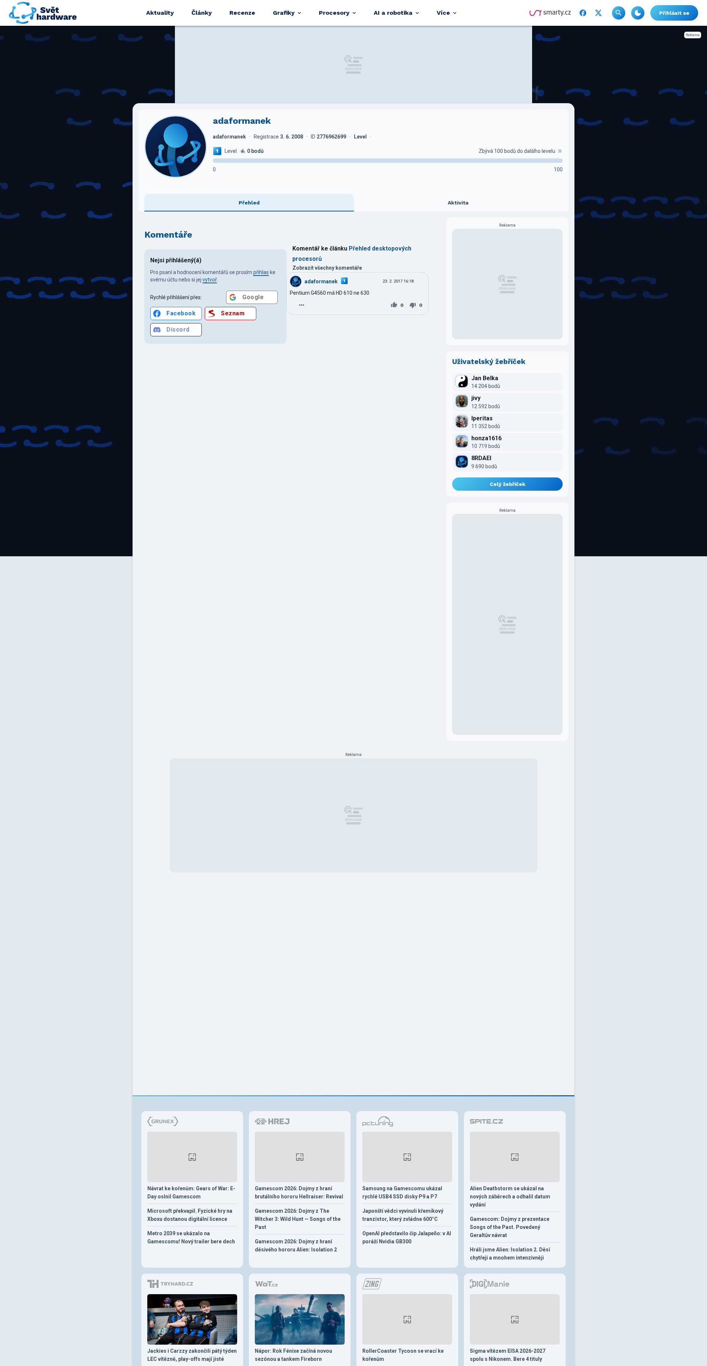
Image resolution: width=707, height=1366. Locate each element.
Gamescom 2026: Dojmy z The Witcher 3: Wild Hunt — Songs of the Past (298, 1219)
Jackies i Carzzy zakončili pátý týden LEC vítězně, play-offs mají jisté (192, 1355)
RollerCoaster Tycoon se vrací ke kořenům (403, 1355)
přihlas (261, 272)
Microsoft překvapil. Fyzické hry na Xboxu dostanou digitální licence (189, 1215)
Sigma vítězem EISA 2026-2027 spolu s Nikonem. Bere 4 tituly (507, 1355)
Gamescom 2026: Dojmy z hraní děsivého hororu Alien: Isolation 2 (296, 1246)
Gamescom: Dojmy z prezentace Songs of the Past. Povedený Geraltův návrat (509, 1227)
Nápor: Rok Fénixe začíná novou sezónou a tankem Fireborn (293, 1355)
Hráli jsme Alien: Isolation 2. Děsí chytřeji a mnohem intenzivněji (510, 1254)
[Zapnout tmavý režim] (637, 13)
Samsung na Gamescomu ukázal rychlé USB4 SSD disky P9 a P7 (402, 1192)
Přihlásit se (674, 13)
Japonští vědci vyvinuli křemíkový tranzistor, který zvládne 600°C (402, 1215)
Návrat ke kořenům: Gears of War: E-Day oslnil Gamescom (191, 1192)
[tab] (249, 202)
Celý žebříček (507, 484)
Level (231, 151)
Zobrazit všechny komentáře (327, 268)
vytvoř (210, 280)
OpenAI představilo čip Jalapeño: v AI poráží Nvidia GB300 (406, 1237)
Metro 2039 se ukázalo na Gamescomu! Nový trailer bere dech (191, 1237)
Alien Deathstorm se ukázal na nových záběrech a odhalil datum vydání (510, 1196)
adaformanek (321, 281)
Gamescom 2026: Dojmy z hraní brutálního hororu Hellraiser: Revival (299, 1192)
